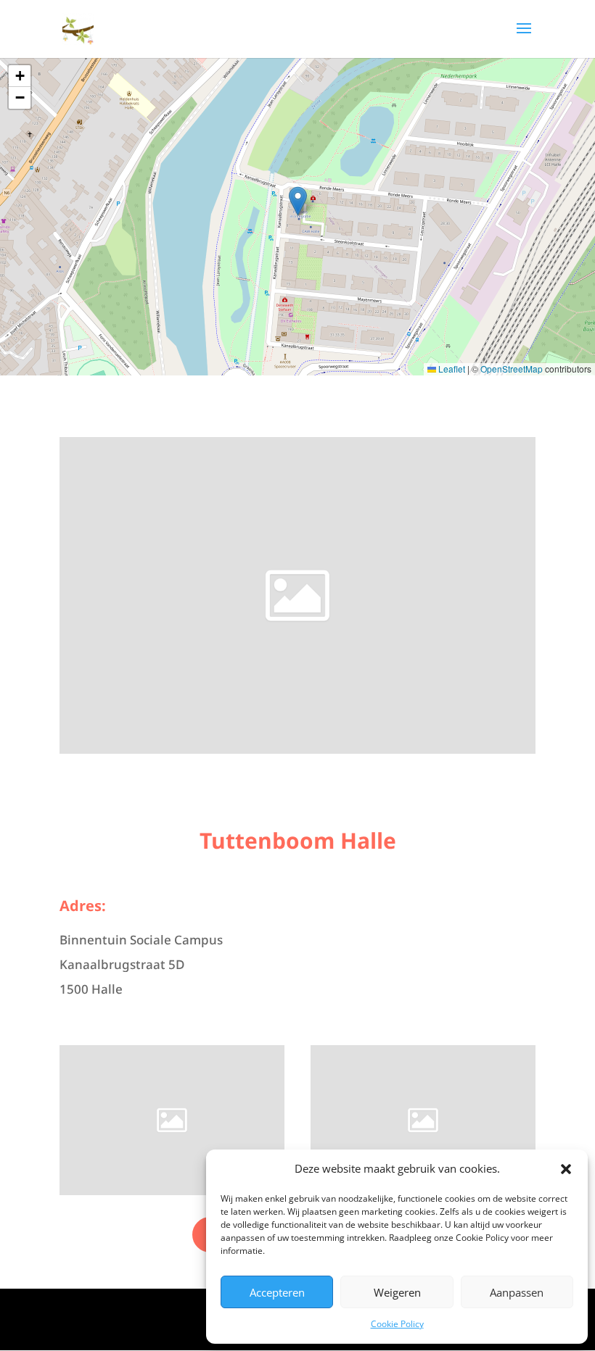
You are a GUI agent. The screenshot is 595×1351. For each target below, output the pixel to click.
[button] (566, 1169)
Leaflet (450, 368)
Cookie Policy (397, 1324)
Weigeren (397, 1292)
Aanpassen (516, 1292)
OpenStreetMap (511, 368)
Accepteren (277, 1292)
